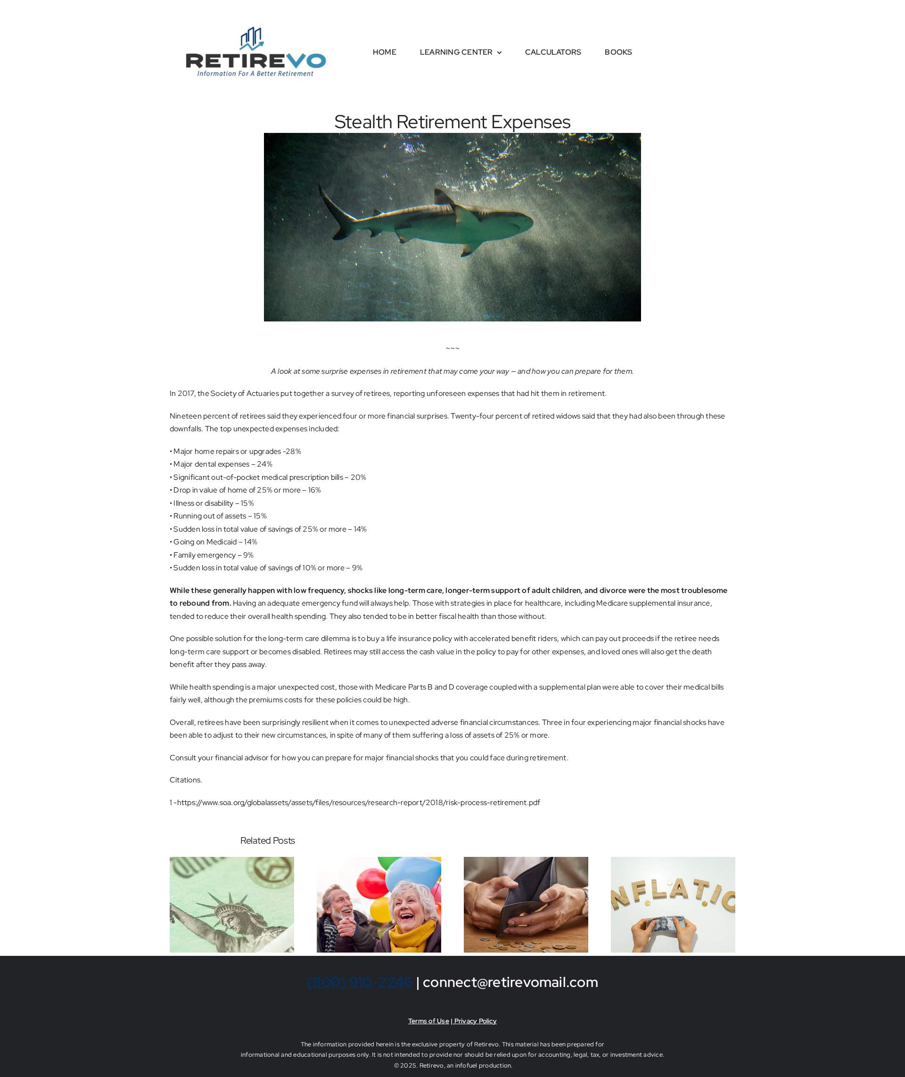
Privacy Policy (474, 1021)
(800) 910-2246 (359, 981)
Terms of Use (428, 1021)
